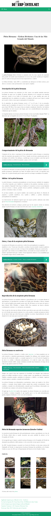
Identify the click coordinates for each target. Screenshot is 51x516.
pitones (16, 491)
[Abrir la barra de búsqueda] (49, 9)
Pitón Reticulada (9, 202)
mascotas (31, 354)
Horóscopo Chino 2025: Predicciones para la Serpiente (14, 508)
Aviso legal (28, 515)
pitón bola (13, 391)
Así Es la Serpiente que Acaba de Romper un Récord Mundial (15, 504)
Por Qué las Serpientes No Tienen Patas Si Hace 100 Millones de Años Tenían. (19, 502)
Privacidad (14, 515)
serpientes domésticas (37, 207)
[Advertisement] (25, 21)
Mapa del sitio (35, 515)
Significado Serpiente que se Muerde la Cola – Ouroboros (14, 500)
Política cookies (21, 515)
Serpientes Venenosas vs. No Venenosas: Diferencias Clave (14, 506)
